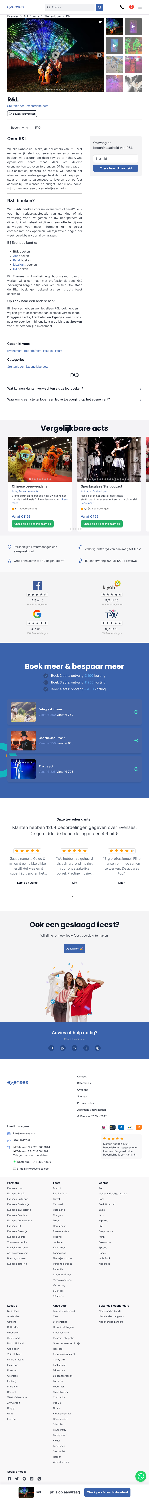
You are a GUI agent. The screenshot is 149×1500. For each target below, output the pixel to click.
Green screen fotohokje (66, 1343)
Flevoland (12, 1364)
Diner (56, 1220)
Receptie (58, 1269)
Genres (103, 1183)
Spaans (103, 1247)
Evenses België (16, 1193)
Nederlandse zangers (111, 1321)
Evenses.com (14, 1188)
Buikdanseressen (63, 1375)
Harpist (57, 1456)
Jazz (101, 1215)
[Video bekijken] (55, 55)
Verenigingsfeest (63, 1279)
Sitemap (82, 1096)
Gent (10, 1413)
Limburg (11, 1381)
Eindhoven (13, 1332)
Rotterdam (13, 1327)
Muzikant (20, 264)
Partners (13, 1183)
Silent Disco (59, 1424)
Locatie (12, 1305)
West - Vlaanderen (17, 1397)
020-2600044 (41, 1147)
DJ (15, 269)
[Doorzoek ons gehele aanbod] (99, 7)
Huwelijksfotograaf (63, 1327)
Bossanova (105, 1242)
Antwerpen (13, 1402)
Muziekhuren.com (17, 1247)
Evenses (13, 16)
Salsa (102, 1209)
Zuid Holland (14, 1354)
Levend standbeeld (64, 1310)
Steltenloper (52, 16)
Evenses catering (17, 1263)
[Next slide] (99, 55)
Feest (58, 351)
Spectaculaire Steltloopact (93, 483)
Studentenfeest (62, 1274)
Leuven (11, 1418)
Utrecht (11, 1321)
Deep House (106, 1231)
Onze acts (60, 1305)
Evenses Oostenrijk (18, 1204)
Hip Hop (103, 1220)
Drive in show (61, 1418)
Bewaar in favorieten (24, 113)
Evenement (15, 351)
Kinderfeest (59, 1247)
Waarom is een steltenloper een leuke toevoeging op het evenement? (58, 399)
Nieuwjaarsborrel (62, 1258)
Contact (82, 1076)
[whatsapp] (63, 1048)
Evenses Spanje (16, 1236)
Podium (57, 1402)
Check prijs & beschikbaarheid (32, 523)
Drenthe (12, 1370)
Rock (101, 1198)
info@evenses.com (37, 1168)
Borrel (56, 1198)
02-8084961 (40, 1151)
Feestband (59, 1445)
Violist (56, 1440)
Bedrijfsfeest (32, 351)
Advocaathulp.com (17, 1252)
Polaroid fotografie (63, 1337)
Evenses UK (14, 1225)
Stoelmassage (61, 1332)
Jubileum (58, 1242)
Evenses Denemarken (19, 1220)
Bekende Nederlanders (114, 1305)
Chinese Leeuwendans (21, 483)
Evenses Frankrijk (17, 1231)
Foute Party (59, 1429)
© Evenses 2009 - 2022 (92, 1116)
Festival (48, 351)
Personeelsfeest (62, 1263)
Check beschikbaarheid (116, 168)
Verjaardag (59, 1285)
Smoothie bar (60, 1391)
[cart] (131, 7)
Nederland (13, 1310)
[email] (51, 1048)
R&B (101, 1225)
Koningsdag (59, 1252)
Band (16, 260)
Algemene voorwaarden (91, 1109)
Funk (101, 1236)
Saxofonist (59, 1451)
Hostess (58, 1348)
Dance (102, 1252)
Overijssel (12, 1375)
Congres (58, 1215)
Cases (56, 1408)
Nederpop (104, 1263)
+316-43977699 (41, 1161)
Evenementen (61, 1231)
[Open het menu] (140, 7)
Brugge (11, 1408)
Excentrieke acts (36, 106)
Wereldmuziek (61, 1462)
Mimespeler (59, 1370)
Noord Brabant (15, 1359)
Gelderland (13, 1337)
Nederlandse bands (110, 1310)
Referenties (84, 1083)
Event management (64, 1354)
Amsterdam (13, 1316)
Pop (101, 1188)
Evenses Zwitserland (19, 1209)
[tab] (47, 89)
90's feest (59, 1296)
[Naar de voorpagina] (15, 7)
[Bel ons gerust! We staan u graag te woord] (122, 7)
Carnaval (58, 1204)
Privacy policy (85, 1102)
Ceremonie (59, 1209)
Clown (56, 1316)
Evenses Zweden (17, 1215)
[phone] (74, 1048)
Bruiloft (57, 1188)
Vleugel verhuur (62, 1413)
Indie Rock (104, 1258)
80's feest (59, 1290)
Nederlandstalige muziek (113, 1193)
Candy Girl (59, 1359)
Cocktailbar (59, 1397)
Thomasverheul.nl (17, 1242)
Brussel (11, 1391)
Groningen (13, 1348)
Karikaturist (59, 1364)
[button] (24, 509)
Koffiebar (58, 1381)
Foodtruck (59, 1386)
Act (25, 16)
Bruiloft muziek (107, 1204)
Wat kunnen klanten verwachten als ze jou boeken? (45, 388)
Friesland (12, 1386)
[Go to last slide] (12, 55)
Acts (36, 16)
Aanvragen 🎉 (74, 948)
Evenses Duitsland (17, 1198)
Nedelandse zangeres (111, 1316)
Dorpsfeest (59, 1225)
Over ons (82, 1089)
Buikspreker (60, 1435)
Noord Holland (15, 1343)
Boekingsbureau (16, 1258)
